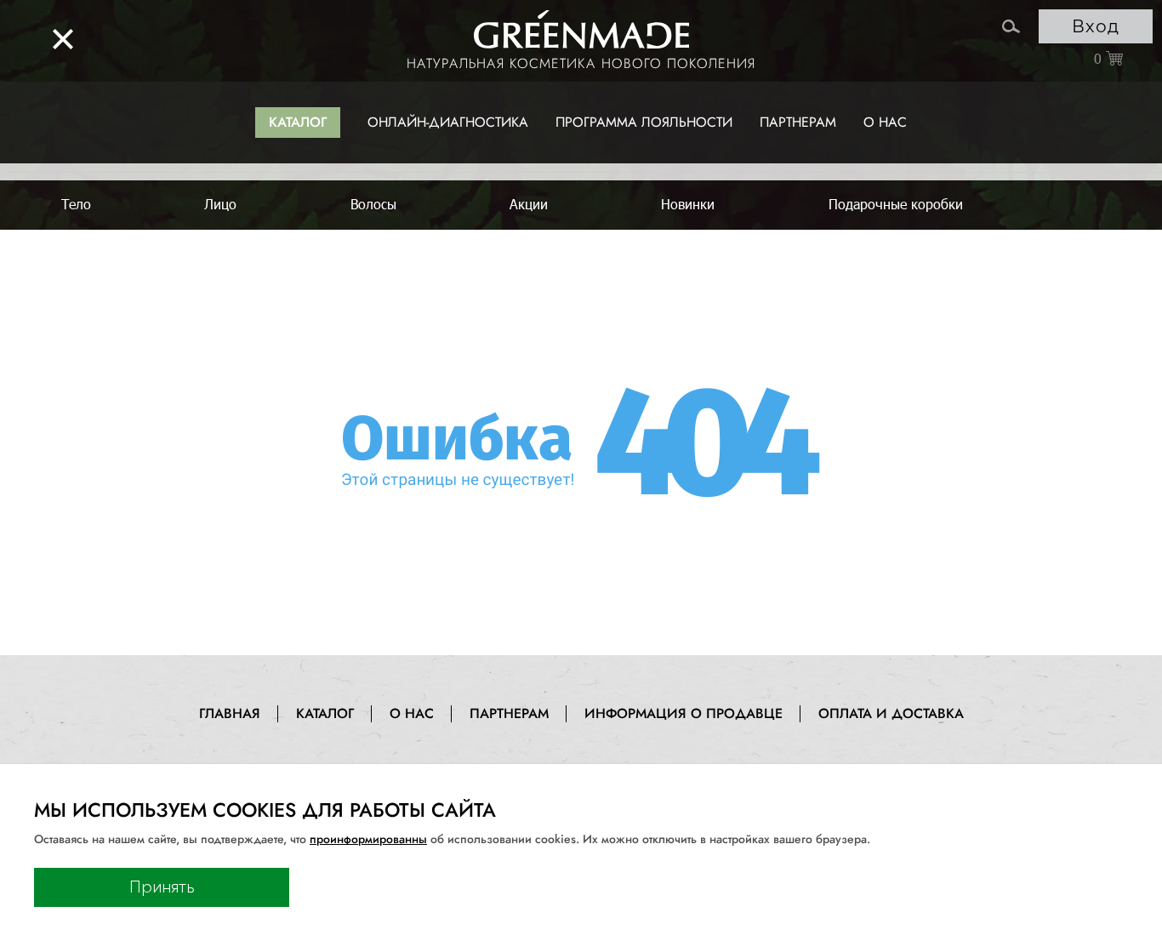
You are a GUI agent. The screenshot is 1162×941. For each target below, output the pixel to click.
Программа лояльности (643, 122)
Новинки (688, 204)
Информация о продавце (683, 713)
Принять (162, 887)
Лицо (220, 204)
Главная (229, 713)
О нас (885, 122)
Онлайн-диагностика (447, 122)
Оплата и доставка (891, 713)
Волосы (373, 204)
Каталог (298, 122)
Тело (76, 204)
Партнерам (798, 122)
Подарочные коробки (896, 204)
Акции (529, 204)
